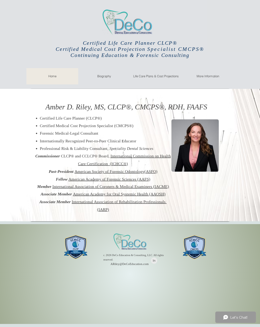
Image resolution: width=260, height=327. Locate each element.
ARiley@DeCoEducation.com (129, 264)
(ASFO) (150, 171)
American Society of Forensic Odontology (109, 171)
